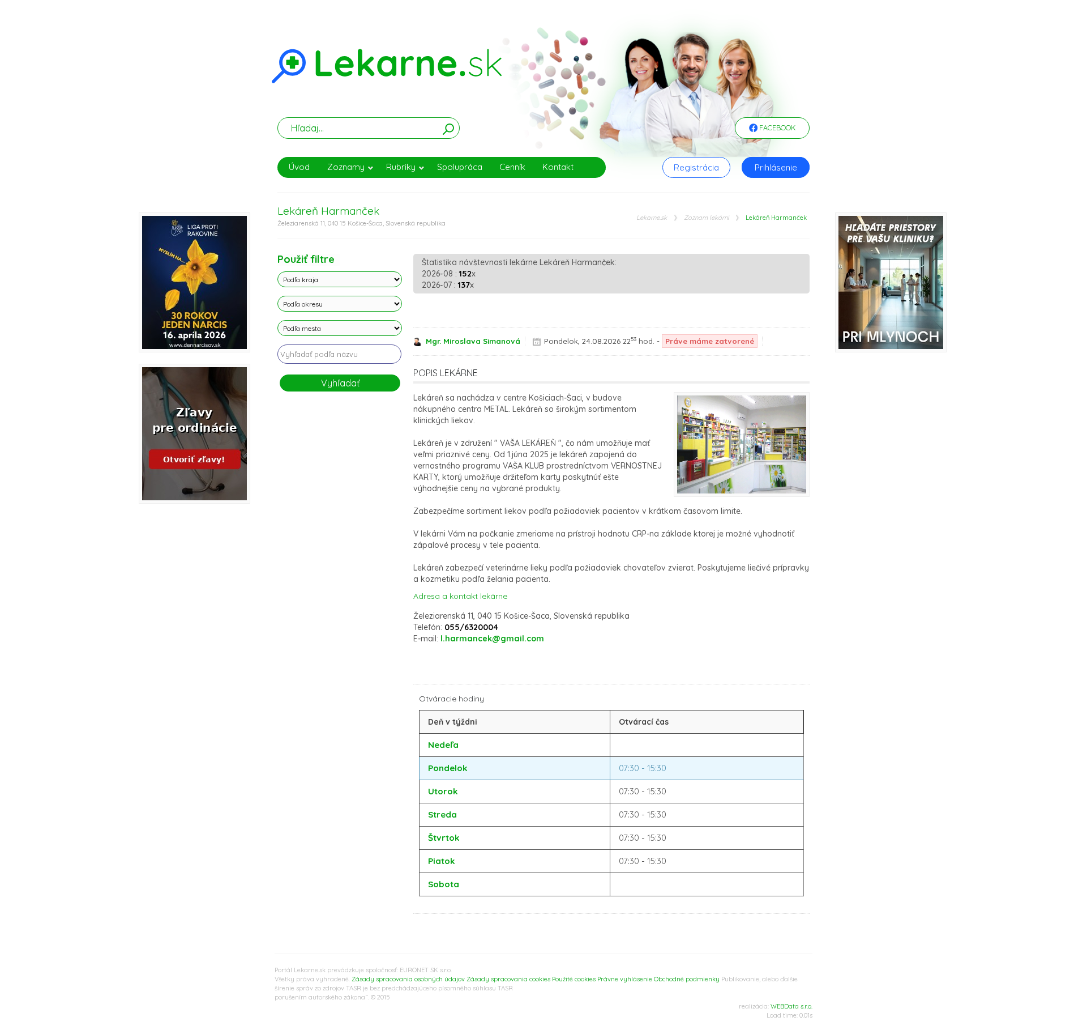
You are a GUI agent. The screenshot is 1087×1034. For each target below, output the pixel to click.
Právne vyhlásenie (624, 979)
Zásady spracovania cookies (508, 979)
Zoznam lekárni (706, 218)
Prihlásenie (776, 167)
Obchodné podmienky (687, 979)
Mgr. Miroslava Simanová (473, 341)
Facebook (776, 128)
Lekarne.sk (651, 218)
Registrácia (696, 167)
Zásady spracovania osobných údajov (408, 979)
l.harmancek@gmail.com (492, 638)
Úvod (299, 166)
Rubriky (401, 166)
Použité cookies (574, 979)
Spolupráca (459, 166)
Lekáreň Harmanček (776, 218)
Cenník (512, 166)
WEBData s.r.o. (791, 1006)
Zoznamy (346, 166)
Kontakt (558, 166)
